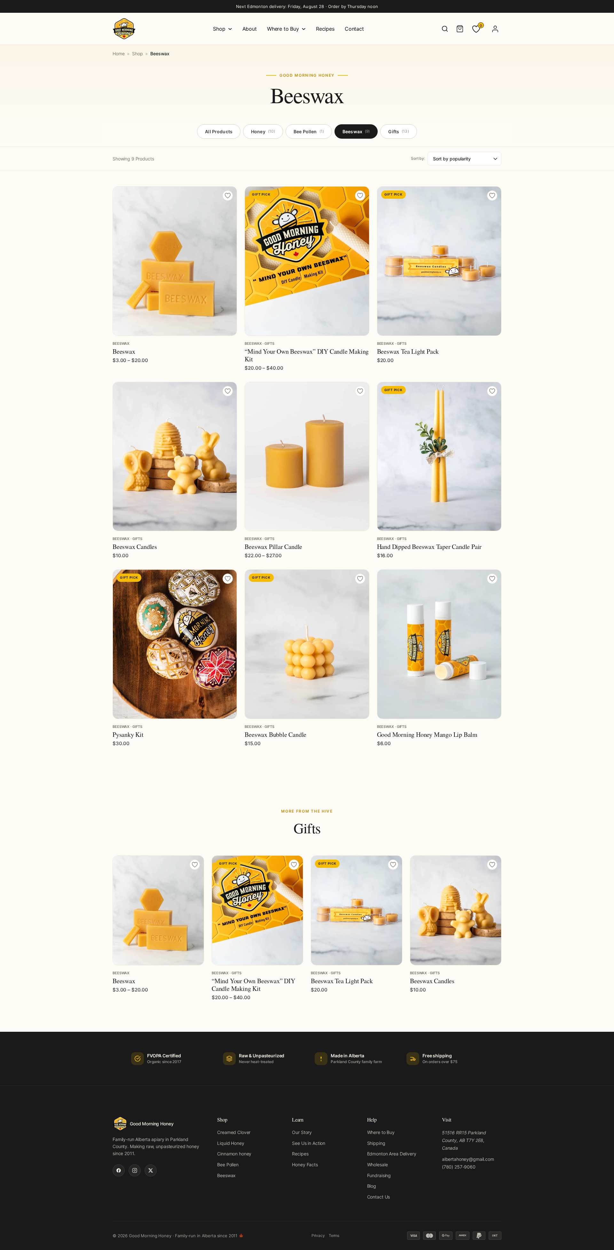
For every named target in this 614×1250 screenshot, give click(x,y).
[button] (439, 327)
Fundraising (379, 1175)
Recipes (325, 29)
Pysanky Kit (128, 734)
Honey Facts (305, 1164)
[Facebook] (119, 1170)
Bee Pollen (309, 131)
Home (118, 53)
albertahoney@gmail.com (468, 1159)
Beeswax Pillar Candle (273, 546)
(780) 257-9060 (459, 1166)
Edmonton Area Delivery (391, 1153)
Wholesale (377, 1164)
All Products (218, 131)
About (249, 29)
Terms (334, 1235)
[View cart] (460, 29)
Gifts (398, 131)
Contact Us (378, 1197)
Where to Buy (283, 29)
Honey (263, 131)
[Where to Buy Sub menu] (304, 29)
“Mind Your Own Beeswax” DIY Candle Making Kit (307, 355)
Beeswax (356, 131)
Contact (354, 29)
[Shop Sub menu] (230, 29)
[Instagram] (135, 1170)
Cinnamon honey (234, 1153)
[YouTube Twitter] (151, 1170)
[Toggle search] (444, 28)
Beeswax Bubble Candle (275, 734)
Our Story (302, 1132)
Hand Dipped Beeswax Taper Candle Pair (429, 546)
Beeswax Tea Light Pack (408, 351)
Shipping (376, 1143)
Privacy (318, 1235)
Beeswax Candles (135, 546)
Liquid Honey (230, 1143)
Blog (371, 1186)
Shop (219, 29)
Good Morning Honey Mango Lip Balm (427, 734)
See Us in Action (308, 1143)
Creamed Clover (233, 1132)
